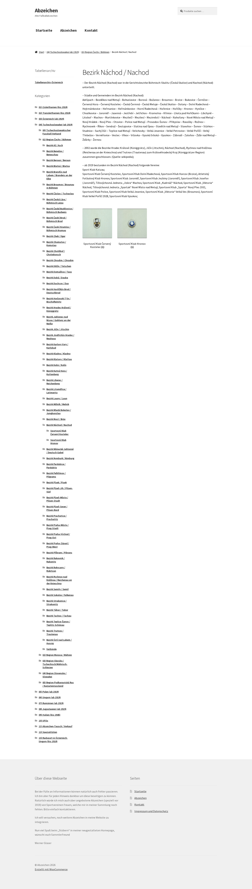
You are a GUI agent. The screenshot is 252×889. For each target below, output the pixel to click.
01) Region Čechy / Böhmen (95, 52)
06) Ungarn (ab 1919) (50, 697)
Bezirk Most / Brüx (55, 419)
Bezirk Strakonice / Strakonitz (56, 602)
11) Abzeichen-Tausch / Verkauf (55, 726)
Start (41, 52)
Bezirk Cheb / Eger (55, 236)
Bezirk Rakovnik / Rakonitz (55, 560)
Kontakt (91, 30)
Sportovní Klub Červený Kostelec (59, 432)
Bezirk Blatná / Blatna (58, 166)
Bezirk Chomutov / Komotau (56, 243)
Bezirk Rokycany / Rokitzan (55, 569)
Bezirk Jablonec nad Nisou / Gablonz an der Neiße (58, 320)
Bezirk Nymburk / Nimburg (60, 458)
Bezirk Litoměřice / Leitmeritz (56, 391)
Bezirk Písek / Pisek (56, 482)
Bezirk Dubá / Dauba (57, 277)
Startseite (44, 30)
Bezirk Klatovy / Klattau (59, 359)
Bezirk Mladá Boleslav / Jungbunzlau (58, 411)
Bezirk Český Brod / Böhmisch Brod (56, 219)
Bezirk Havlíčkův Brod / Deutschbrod (58, 291)
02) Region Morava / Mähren (57, 654)
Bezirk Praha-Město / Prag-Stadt (57, 526)
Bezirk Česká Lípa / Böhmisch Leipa (56, 201)
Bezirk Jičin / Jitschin (57, 329)
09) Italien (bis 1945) (49, 714)
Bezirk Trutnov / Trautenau (54, 632)
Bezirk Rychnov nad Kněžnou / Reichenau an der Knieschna (59, 580)
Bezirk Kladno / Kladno (58, 353)
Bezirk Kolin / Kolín (56, 365)
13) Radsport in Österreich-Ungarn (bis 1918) (53, 739)
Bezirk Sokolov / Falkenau (60, 595)
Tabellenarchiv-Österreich (49, 82)
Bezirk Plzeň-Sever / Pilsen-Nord (56, 508)
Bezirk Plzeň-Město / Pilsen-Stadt (57, 499)
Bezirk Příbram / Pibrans (59, 552)
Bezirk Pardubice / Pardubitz (55, 466)
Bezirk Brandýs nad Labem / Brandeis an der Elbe (59, 175)
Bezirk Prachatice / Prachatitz (56, 517)
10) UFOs (43, 720)
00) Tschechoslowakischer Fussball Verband (57, 132)
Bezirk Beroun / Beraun (58, 160)
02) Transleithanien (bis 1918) (54, 112)
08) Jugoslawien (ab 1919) (52, 709)
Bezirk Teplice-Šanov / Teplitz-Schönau (58, 623)
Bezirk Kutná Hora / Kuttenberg (56, 372)
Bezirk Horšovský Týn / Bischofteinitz (58, 300)
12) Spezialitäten (48, 732)
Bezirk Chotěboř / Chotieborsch (55, 253)
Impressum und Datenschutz (151, 811)
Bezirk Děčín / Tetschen (58, 266)
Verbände (51, 649)
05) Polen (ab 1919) (49, 691)
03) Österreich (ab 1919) (51, 118)
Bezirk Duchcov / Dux (57, 283)
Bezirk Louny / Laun (56, 398)
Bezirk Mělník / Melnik (57, 404)
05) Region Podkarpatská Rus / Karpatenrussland (58, 684)
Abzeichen (46, 10)
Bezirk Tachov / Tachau (58, 615)
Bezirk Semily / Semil (57, 589)
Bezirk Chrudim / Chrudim (60, 260)
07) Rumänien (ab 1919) (51, 703)
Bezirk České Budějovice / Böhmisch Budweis (59, 210)
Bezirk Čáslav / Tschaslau (60, 193)
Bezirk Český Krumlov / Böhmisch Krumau (58, 228)
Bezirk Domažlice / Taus (59, 271)
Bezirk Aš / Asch (54, 145)
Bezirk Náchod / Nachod (59, 424)
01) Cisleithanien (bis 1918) (53, 107)
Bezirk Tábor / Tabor (57, 609)
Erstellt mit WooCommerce (51, 869)
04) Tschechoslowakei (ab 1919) (63, 52)
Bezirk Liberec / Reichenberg (54, 382)
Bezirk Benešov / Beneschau (55, 153)
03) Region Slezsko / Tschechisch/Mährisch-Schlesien (55, 664)
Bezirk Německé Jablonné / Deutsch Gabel (60, 450)
